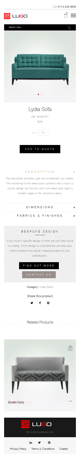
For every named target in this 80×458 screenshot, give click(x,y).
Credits (63, 448)
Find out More (39, 265)
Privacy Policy (18, 448)
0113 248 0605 (67, 6)
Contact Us (39, 274)
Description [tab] (40, 171)
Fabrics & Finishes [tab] (40, 215)
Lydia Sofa (40, 109)
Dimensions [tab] (40, 207)
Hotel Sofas (46, 287)
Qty (35, 133)
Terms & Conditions (43, 448)
